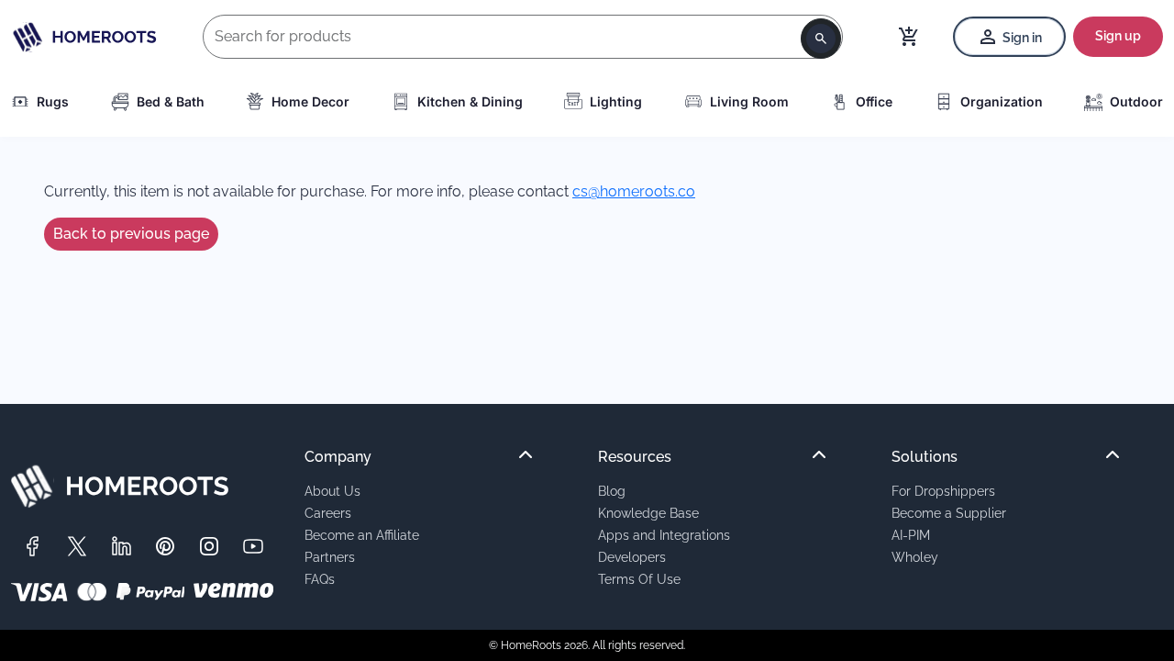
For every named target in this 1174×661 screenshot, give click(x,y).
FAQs (320, 579)
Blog (612, 491)
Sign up (1118, 35)
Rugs (53, 101)
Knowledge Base (648, 513)
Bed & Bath (171, 101)
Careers (328, 513)
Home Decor (310, 101)
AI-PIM (911, 535)
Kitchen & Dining (470, 101)
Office (874, 101)
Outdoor (1136, 101)
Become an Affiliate (362, 535)
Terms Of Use (639, 579)
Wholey (915, 557)
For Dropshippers (943, 491)
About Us (332, 491)
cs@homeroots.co (633, 191)
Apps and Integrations (664, 535)
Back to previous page (131, 233)
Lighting (616, 101)
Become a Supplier (949, 513)
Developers (632, 557)
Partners (330, 557)
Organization (1001, 101)
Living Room (749, 101)
